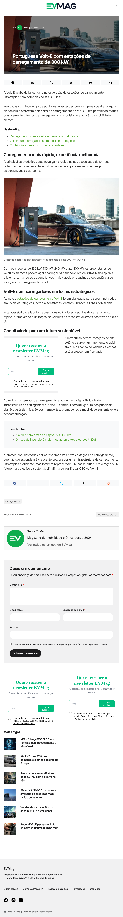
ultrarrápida (11, 464)
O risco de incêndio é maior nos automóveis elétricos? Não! (56, 439)
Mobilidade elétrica (108, 514)
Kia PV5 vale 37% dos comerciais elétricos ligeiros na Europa (39, 760)
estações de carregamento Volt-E (40, 298)
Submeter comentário (25, 653)
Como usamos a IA (33, 888)
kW (39, 268)
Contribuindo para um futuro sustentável (37, 145)
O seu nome (17, 609)
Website (14, 627)
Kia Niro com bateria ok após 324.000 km (44, 435)
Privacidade (79, 888)
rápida (106, 273)
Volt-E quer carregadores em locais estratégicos (42, 141)
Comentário (17, 584)
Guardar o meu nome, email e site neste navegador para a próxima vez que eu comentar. (60, 644)
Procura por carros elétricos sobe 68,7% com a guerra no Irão (38, 777)
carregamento (12, 501)
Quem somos (11, 888)
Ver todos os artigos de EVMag (49, 544)
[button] (5, 6)
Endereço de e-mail (74, 609)
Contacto (95, 888)
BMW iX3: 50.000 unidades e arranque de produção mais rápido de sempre (38, 794)
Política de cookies (58, 888)
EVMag (9, 869)
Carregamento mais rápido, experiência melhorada (44, 136)
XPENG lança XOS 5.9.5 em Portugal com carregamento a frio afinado (38, 743)
